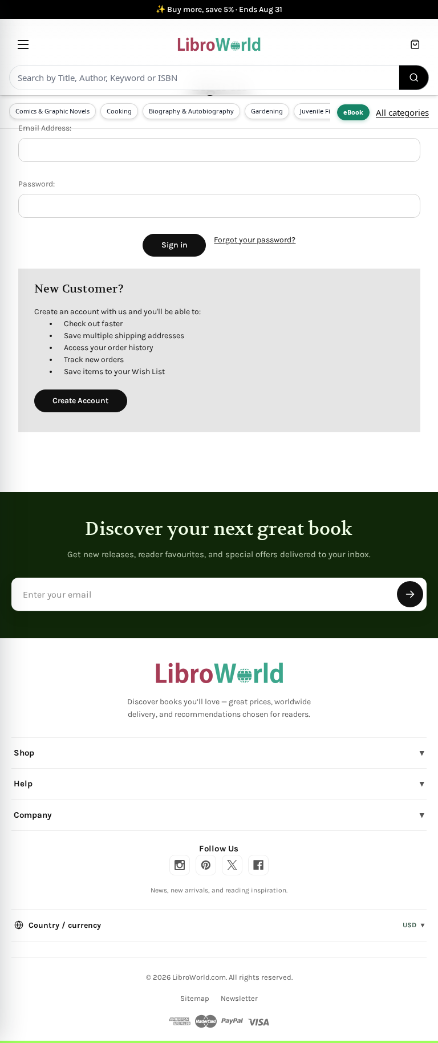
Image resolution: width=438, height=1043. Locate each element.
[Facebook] (258, 865)
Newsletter (239, 998)
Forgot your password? (254, 240)
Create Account (80, 400)
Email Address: (44, 128)
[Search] (414, 77)
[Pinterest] (206, 865)
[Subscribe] (410, 594)
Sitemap (194, 998)
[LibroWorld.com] (219, 673)
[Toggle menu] (23, 44)
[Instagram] (179, 865)
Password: (36, 184)
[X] (232, 865)
